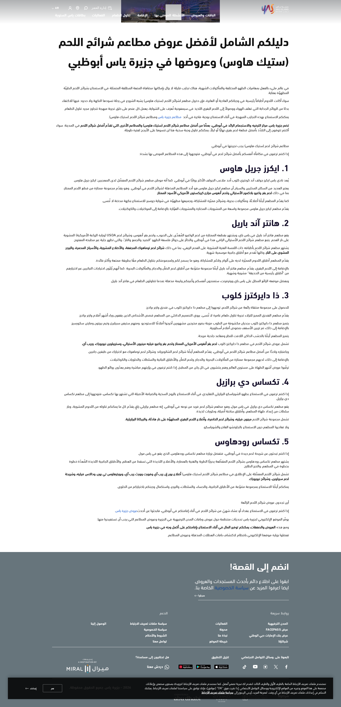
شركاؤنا (283, 641)
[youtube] (255, 667)
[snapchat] (265, 667)
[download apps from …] (185, 666)
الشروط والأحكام (156, 635)
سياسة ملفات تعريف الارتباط (148, 623)
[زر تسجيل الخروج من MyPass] (70, 8)
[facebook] (286, 667)
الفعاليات (221, 623)
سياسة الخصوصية (231, 587)
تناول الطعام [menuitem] (121, 15)
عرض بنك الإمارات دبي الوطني (268, 635)
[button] (86, 8)
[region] (170, 688)
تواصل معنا (160, 641)
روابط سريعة (279, 613)
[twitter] (276, 667)
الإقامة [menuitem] (142, 15)
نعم (52, 688)
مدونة (223, 629)
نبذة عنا (222, 635)
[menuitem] (55, 8)
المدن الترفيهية (278, 623)
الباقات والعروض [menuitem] (203, 15)
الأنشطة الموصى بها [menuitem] (170, 15)
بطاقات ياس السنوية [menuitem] (70, 15)
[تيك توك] (245, 667)
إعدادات (33, 688)
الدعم (164, 613)
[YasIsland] (221, 666)
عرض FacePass (277, 629)
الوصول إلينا (98, 623)
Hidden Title (215, 613)
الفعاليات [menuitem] (98, 15)
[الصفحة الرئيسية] (84, 666)
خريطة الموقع (218, 641)
